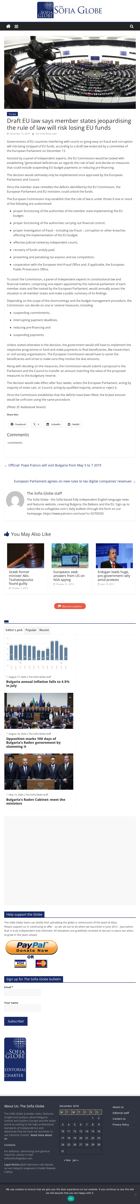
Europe (12, 114)
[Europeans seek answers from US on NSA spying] (70, 545)
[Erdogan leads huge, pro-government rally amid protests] (114, 545)
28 (86, 1144)
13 (80, 1131)
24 (62, 1144)
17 (62, 1138)
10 (62, 1131)
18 (68, 1138)
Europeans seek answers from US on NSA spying (69, 576)
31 (62, 1151)
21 (86, 1138)
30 (98, 1144)
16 (98, 1131)
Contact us (119, 1118)
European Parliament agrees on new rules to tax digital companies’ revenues (75, 481)
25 (68, 1144)
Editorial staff (121, 1113)
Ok (71, 1198)
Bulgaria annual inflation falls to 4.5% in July (37, 683)
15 (92, 1131)
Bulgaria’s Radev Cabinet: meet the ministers (35, 801)
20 (80, 1138)
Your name (11, 1002)
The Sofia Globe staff (46, 133)
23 (98, 1138)
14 (86, 1131)
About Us (118, 1107)
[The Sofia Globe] (8, 26)
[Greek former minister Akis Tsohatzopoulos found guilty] (25, 545)
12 (74, 1131)
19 (74, 1138)
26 (74, 1144)
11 (68, 1131)
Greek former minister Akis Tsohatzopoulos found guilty (21, 578)
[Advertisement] (70, 860)
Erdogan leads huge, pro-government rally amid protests (114, 576)
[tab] (14, 630)
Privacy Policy (121, 1124)
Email (8, 987)
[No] (135, 1194)
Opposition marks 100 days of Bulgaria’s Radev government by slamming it (33, 742)
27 (80, 1144)
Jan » (76, 1160)
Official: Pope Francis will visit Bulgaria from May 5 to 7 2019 (52, 465)
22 (92, 1138)
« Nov (67, 1160)
